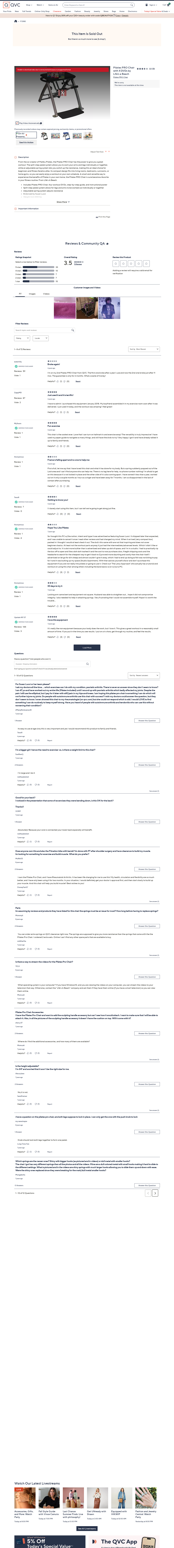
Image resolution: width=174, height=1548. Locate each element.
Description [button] (23, 157)
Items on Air (53, 5)
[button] (147, 5)
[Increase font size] (106, 151)
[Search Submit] (132, 5)
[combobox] (96, 5)
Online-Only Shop (42, 11)
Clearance (57, 11)
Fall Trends (26, 11)
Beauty (87, 11)
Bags (114, 11)
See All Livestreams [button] (87, 1528)
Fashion (78, 11)
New (17, 11)
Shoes (106, 11)
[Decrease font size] (109, 151)
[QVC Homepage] (16, 21)
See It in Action (26, 142)
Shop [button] (28, 5)
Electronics (132, 11)
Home (121, 11)
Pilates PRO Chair (120, 77)
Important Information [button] (28, 208)
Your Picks (7, 11)
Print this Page (104, 217)
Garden (68, 11)
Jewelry (97, 11)
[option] (87, 15)
